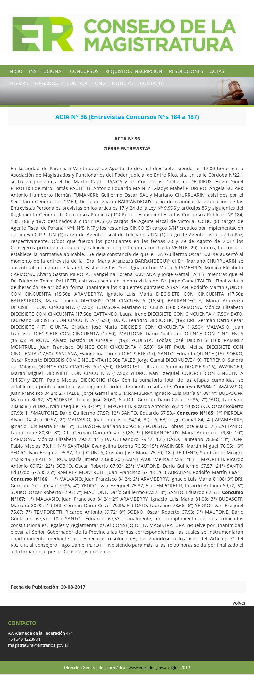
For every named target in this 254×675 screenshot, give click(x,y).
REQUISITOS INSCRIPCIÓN (133, 71)
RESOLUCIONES (186, 71)
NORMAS (18, 83)
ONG (100, 83)
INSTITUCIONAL (46, 71)
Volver (239, 603)
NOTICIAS (122, 83)
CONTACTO (152, 83)
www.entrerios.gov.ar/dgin (153, 667)
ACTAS (217, 71)
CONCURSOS (84, 71)
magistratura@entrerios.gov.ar (38, 645)
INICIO (15, 71)
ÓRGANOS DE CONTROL (61, 83)
